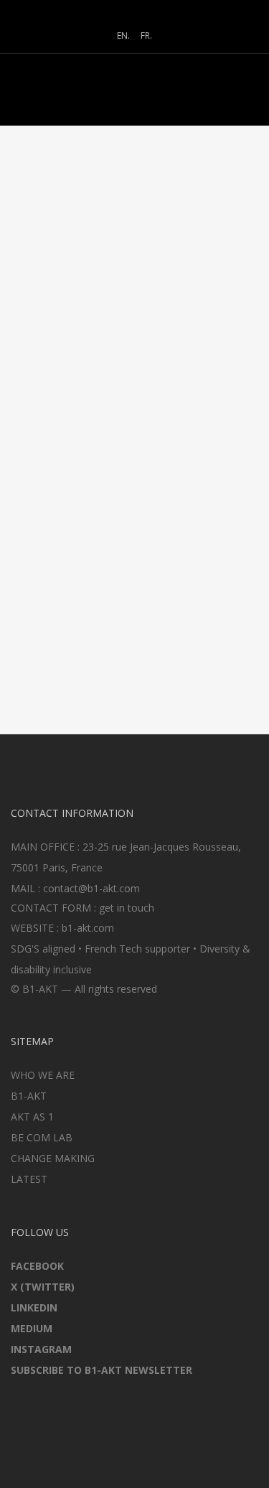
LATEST (29, 1179)
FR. (146, 35)
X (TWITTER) (43, 1286)
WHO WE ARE (43, 1075)
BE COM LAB (41, 1137)
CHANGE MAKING (53, 1158)
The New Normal (99, 383)
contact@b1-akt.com (91, 888)
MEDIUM (31, 1328)
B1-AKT (29, 1096)
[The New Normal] (134, 290)
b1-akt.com (88, 928)
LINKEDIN (34, 1307)
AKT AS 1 (32, 1116)
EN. (123, 35)
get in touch (126, 907)
